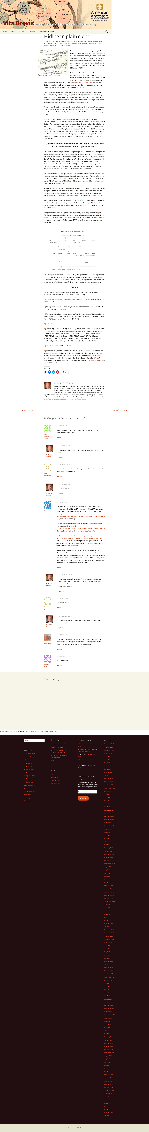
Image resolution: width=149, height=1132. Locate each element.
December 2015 (109, 1043)
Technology (27, 798)
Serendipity (53, 45)
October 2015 (108, 1049)
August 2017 (108, 980)
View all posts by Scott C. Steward (80, 399)
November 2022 (109, 782)
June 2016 (107, 1024)
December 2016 (109, 1005)
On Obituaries (55, 761)
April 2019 (107, 917)
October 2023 (108, 747)
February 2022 (108, 810)
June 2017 (107, 986)
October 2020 (108, 860)
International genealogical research (87, 43)
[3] (93, 156)
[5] (64, 183)
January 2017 (108, 1002)
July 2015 (107, 1059)
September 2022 (109, 788)
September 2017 (109, 977)
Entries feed (54, 777)
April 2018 (107, 955)
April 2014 (107, 1106)
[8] (99, 213)
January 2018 (108, 964)
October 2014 (108, 1087)
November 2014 (109, 1084)
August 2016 (108, 1018)
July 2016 (107, 1021)
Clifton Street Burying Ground (93, 122)
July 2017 (107, 983)
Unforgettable (28, 410)
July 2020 (107, 870)
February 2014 (108, 1112)
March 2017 (107, 996)
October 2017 (108, 974)
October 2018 (108, 936)
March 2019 (107, 920)
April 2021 (107, 841)
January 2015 (108, 1078)
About (13, 32)
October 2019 (108, 898)
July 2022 (107, 794)
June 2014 (107, 1100)
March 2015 (107, 1071)
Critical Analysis (71, 43)
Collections (27, 760)
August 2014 (108, 1094)
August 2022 (108, 791)
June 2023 (107, 760)
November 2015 (109, 1046)
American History (62, 41)
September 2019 (109, 901)
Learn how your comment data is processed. (42, 731)
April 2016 (107, 1030)
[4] (78, 164)
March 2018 (107, 958)
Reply (60, 438)
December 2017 (109, 967)
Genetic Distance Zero (57, 747)
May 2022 (107, 801)
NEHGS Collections (29, 785)
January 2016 (108, 1040)
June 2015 (107, 1062)
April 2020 (107, 879)
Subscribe (32, 32)
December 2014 (109, 1081)
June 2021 (107, 835)
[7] (70, 203)
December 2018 (109, 930)
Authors (21, 32)
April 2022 (107, 804)
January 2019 (108, 927)
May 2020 (107, 876)
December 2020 (109, 854)
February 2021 (108, 848)
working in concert (94, 360)
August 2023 (108, 753)
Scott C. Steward (66, 45)
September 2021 (109, 826)
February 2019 (108, 923)
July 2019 (107, 908)
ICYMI (25, 772)
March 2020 (107, 882)
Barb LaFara (47, 643)
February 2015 (108, 1075)
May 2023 (107, 763)
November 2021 (109, 819)
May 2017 (107, 990)
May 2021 (107, 838)
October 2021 (108, 823)
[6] (95, 200)
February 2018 (108, 961)
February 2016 (108, 1037)
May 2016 (107, 1027)
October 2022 (108, 785)
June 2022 (107, 797)
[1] (83, 68)
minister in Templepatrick (83, 83)
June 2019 (107, 911)
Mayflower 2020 (28, 782)
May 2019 (107, 914)
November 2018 (109, 933)
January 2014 (108, 1116)
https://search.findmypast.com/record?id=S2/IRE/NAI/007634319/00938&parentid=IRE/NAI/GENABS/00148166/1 (80, 516)
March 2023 (107, 769)
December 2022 (109, 778)
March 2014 (107, 1109)
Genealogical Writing (84, 41)
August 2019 (108, 904)
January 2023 (108, 775)
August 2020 (108, 867)
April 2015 (107, 1068)
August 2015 (108, 1056)
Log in (52, 774)
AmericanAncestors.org (46, 32)
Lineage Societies (29, 776)
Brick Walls (62, 43)
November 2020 (109, 857)
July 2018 (107, 945)
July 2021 (107, 832)
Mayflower (27, 779)
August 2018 (108, 942)
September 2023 (109, 750)
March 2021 (107, 845)
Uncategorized (28, 801)
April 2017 (107, 993)
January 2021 (108, 851)
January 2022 (108, 813)
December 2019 (109, 892)
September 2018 (109, 939)
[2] (62, 152)
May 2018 (107, 952)
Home (5, 32)
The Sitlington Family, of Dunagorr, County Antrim (64, 299)
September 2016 (109, 1015)
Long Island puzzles (118, 410)
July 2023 (107, 756)
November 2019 (109, 895)
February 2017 (108, 999)
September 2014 (109, 1090)
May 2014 (107, 1103)
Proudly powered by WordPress (74, 1128)
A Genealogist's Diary (52, 43)
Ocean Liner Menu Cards (58, 744)
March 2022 (107, 807)
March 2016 (107, 1034)
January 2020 (108, 889)
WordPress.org (55, 783)
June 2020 (107, 873)
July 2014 (107, 1097)
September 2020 (109, 864)
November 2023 (109, 744)
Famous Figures (28, 766)
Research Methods (96, 41)
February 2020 (108, 886)
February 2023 (108, 772)
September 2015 (109, 1053)
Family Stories (72, 41)
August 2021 (108, 829)
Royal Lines (27, 795)
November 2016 (109, 1008)
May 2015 (107, 1065)
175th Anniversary (29, 754)
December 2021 (109, 816)
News (25, 788)
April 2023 (107, 766)
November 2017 (109, 971)
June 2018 (107, 949)
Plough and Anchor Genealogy (87, 749)
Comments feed (56, 780)
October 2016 (108, 1012)
